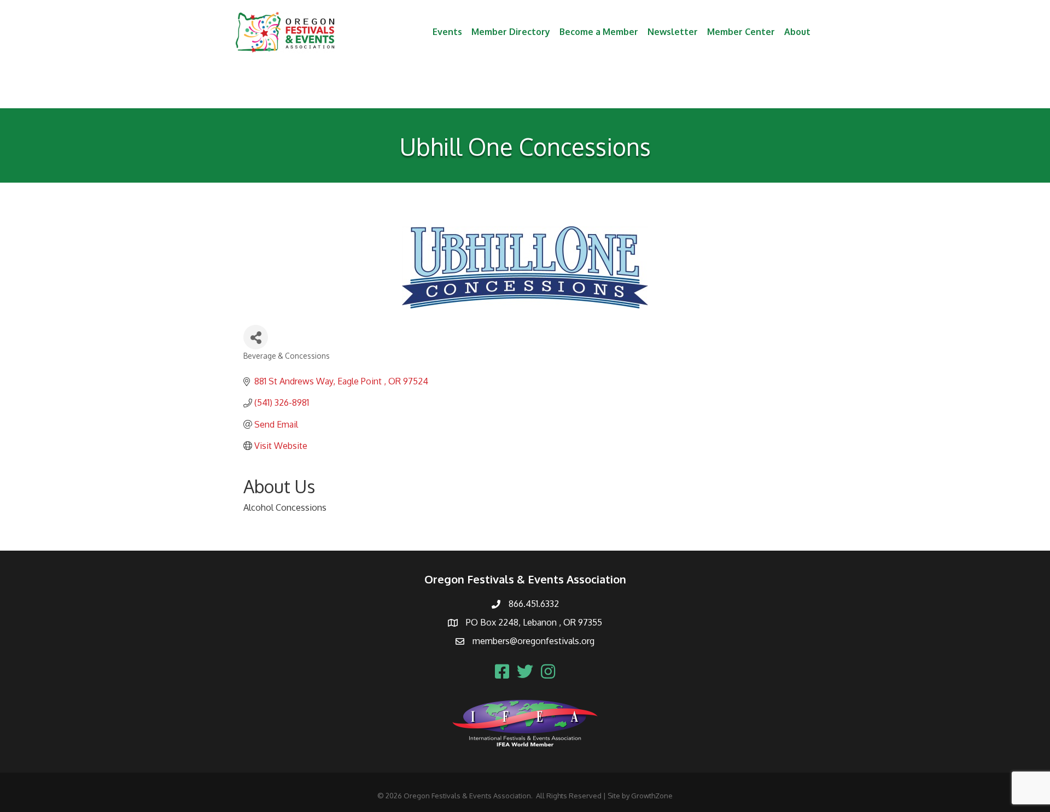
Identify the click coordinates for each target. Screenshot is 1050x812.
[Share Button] (255, 337)
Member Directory (510, 31)
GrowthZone (652, 795)
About (797, 31)
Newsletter (673, 31)
